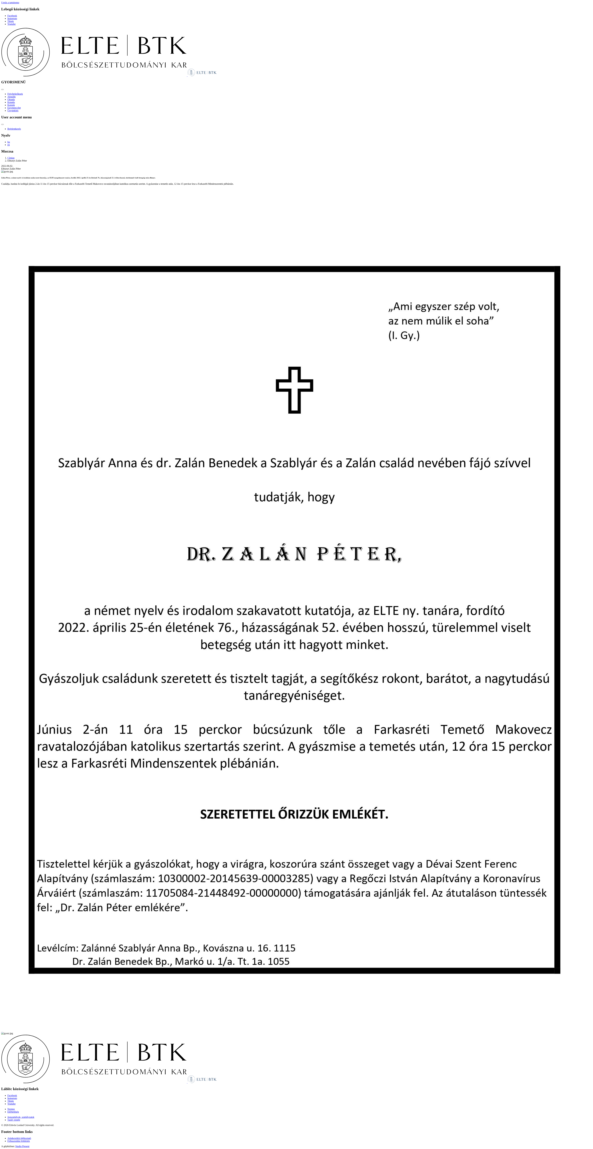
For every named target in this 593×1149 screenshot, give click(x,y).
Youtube (11, 24)
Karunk (11, 105)
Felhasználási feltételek (18, 1141)
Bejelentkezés (14, 129)
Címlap (11, 158)
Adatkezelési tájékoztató (19, 1138)
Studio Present (22, 1146)
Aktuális (11, 96)
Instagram (12, 18)
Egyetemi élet (14, 107)
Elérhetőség (13, 1112)
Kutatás (11, 102)
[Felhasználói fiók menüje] (2, 124)
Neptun (11, 1109)
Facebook (12, 15)
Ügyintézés (12, 110)
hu (8, 142)
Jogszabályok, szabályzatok (20, 1117)
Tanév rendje (13, 1120)
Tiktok (10, 21)
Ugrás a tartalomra (10, 2)
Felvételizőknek (15, 94)
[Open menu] (2, 89)
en (8, 144)
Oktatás (11, 99)
